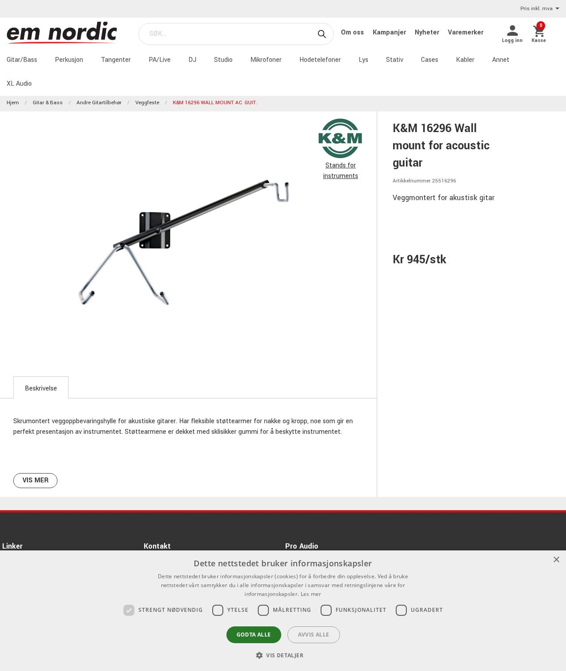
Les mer (311, 594)
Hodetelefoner (320, 59)
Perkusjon (69, 59)
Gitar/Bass (22, 59)
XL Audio (19, 83)
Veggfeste (147, 103)
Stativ (394, 59)
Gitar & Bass (48, 103)
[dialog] (283, 610)
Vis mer (36, 480)
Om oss (353, 32)
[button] (283, 655)
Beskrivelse (41, 388)
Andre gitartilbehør (99, 103)
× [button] (556, 560)
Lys (363, 59)
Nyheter (428, 32)
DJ (192, 59)
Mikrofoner (266, 59)
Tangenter (116, 59)
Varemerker (465, 32)
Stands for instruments (340, 171)
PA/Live (160, 59)
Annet (500, 59)
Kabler (465, 59)
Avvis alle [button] (313, 634)
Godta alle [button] (254, 634)
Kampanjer (390, 32)
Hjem (13, 103)
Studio (223, 59)
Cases (429, 59)
